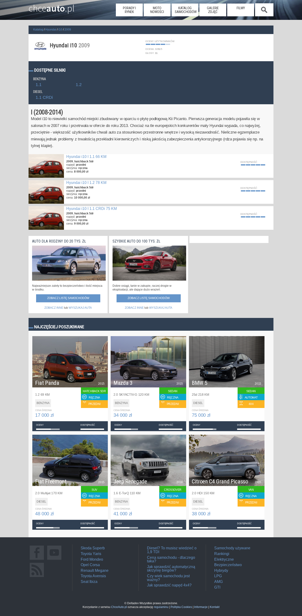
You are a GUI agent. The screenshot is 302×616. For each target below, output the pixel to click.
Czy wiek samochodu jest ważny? (168, 578)
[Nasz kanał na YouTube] (54, 560)
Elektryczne (224, 559)
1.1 (39, 85)
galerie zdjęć (213, 10)
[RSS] (37, 577)
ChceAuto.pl (119, 607)
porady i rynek (129, 10)
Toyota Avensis (93, 576)
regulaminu (161, 607)
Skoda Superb (93, 548)
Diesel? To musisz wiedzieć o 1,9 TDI (172, 550)
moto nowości (157, 10)
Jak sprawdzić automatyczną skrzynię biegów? (171, 569)
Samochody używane (232, 548)
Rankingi (221, 554)
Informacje (201, 607)
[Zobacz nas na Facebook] (37, 560)
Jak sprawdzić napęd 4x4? (169, 585)
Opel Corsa (90, 565)
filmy (241, 8)
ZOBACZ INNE (53, 307)
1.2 (79, 85)
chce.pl (52, 6)
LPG (218, 576)
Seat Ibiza (89, 582)
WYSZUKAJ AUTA (80, 307)
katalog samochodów (186, 10)
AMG (218, 582)
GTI (217, 587)
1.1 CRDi (44, 98)
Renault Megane (95, 570)
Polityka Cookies (181, 607)
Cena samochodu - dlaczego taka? (171, 559)
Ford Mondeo (92, 559)
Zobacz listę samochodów (68, 298)
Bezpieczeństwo (228, 565)
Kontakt (214, 607)
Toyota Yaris (91, 554)
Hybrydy (221, 570)
